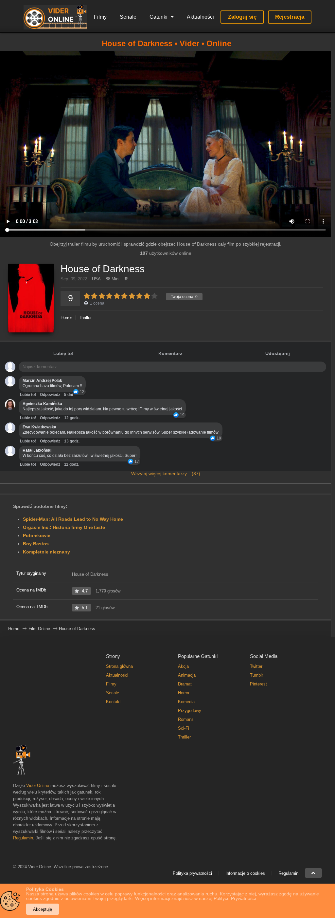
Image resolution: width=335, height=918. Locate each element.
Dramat (185, 684)
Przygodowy (189, 710)
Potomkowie (36, 535)
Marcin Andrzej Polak (42, 381)
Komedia (186, 701)
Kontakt (113, 701)
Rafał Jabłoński (37, 450)
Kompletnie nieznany (46, 551)
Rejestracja (289, 17)
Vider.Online (37, 785)
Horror (66, 317)
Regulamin (23, 837)
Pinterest (258, 684)
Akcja (183, 666)
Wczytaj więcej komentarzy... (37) (165, 473)
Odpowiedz (50, 395)
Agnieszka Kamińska (42, 404)
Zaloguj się (242, 17)
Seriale (128, 17)
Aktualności (200, 17)
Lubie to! (28, 395)
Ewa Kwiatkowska (39, 427)
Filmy (100, 17)
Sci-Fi (183, 728)
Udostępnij (277, 353)
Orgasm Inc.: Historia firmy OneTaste (64, 527)
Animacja (187, 675)
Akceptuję (42, 909)
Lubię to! (63, 353)
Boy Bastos (36, 543)
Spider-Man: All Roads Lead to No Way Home (73, 519)
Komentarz (170, 353)
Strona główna (119, 666)
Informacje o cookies (245, 873)
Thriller (85, 317)
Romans (186, 719)
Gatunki (159, 17)
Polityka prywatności (192, 873)
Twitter (256, 666)
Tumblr (256, 675)
